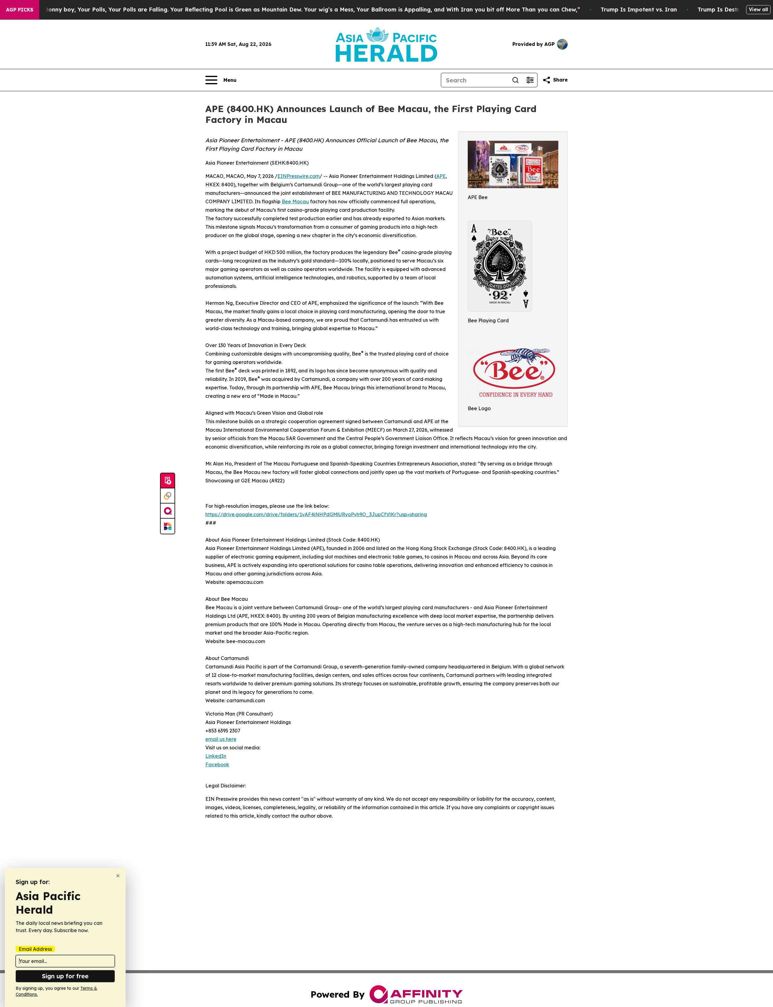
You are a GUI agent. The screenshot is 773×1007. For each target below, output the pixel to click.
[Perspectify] (168, 496)
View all (758, 9)
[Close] (118, 876)
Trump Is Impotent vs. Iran (639, 9)
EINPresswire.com (298, 176)
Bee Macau (295, 201)
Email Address (35, 949)
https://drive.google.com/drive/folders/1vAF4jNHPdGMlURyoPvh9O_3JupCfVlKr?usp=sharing (316, 514)
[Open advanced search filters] (530, 80)
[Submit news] (168, 480)
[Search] (515, 80)
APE (441, 176)
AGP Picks (19, 10)
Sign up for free (65, 976)
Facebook (217, 764)
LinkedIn (215, 756)
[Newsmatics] (168, 526)
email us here (220, 739)
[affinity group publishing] (168, 511)
